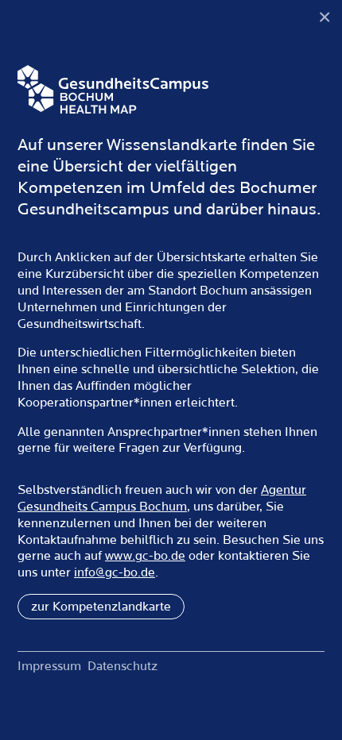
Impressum (49, 666)
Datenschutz (122, 666)
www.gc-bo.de (145, 556)
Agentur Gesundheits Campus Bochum (161, 498)
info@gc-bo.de (114, 572)
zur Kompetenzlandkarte (101, 607)
